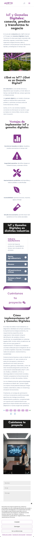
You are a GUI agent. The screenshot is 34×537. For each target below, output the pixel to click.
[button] (31, 503)
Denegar (17, 526)
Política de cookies (7, 534)
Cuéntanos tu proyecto (15, 298)
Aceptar (17, 522)
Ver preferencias (17, 531)
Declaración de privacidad (18, 534)
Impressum (29, 534)
